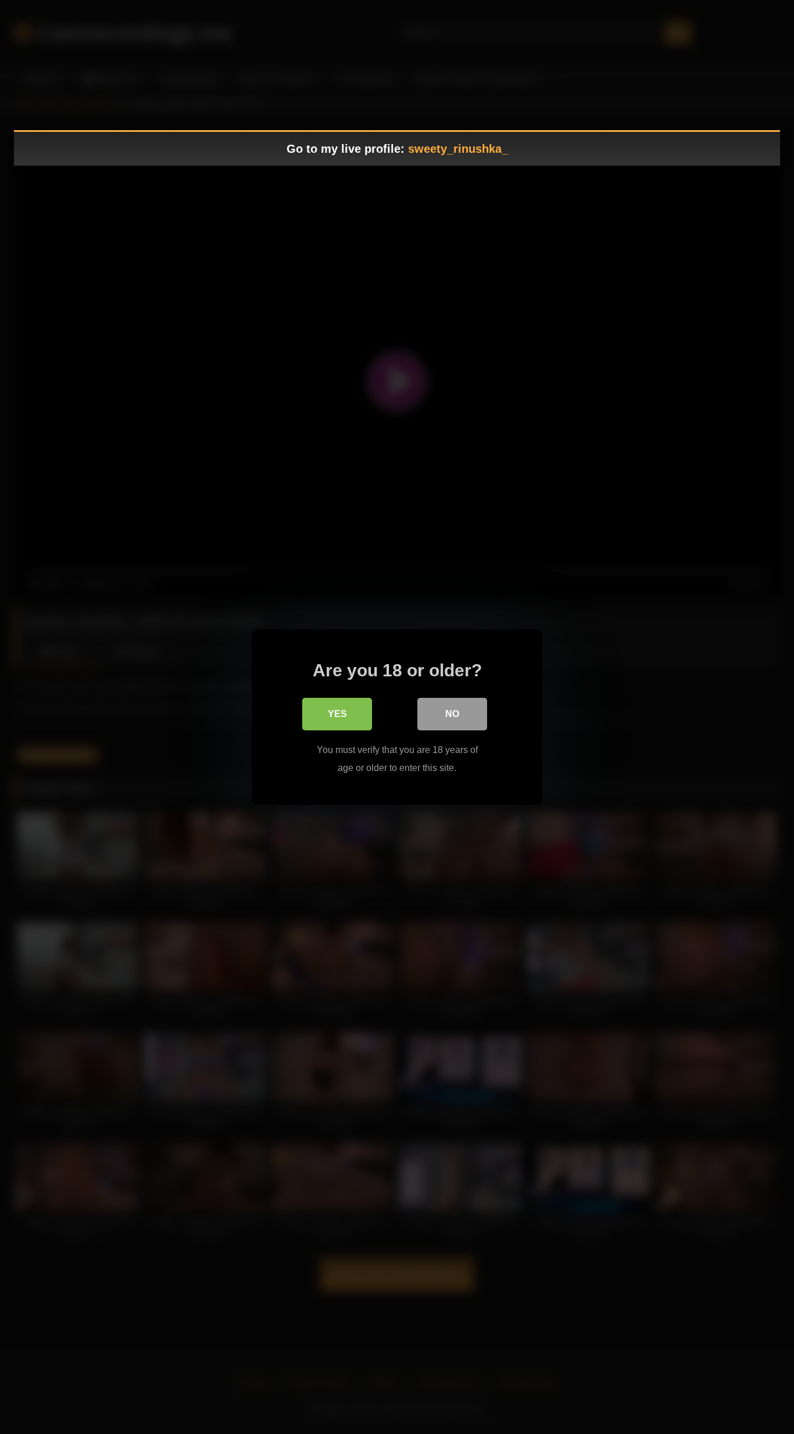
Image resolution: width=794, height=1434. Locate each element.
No (452, 714)
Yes (337, 714)
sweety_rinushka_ (458, 148)
